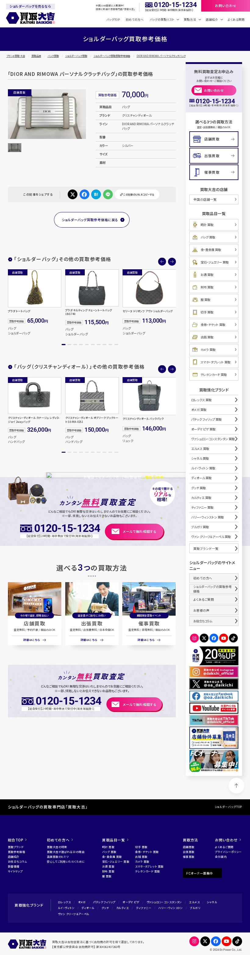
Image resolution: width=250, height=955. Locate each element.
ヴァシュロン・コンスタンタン (164, 902)
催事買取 (149, 623)
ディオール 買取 (201, 478)
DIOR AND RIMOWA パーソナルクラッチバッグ (161, 56)
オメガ (82, 902)
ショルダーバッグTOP (228, 807)
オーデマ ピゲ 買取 (203, 429)
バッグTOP (113, 19)
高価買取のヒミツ (58, 857)
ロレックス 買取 (201, 400)
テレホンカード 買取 (214, 374)
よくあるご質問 (203, 599)
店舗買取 (34, 623)
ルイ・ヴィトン (66, 908)
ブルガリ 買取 (200, 527)
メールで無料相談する (139, 531)
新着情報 (14, 866)
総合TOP (15, 839)
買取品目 (36, 56)
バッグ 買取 (208, 237)
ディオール (87, 908)
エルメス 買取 (200, 448)
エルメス (194, 902)
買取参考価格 (16, 852)
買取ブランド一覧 (206, 548)
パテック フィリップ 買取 (206, 419)
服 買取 (205, 299)
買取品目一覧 (113, 839)
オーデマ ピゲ (131, 902)
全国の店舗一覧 (205, 199)
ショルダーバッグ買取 (76, 56)
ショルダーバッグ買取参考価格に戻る (90, 219)
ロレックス (64, 902)
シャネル (212, 902)
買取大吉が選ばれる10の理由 (65, 852)
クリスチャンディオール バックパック (143, 419)
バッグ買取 (53, 56)
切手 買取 (207, 312)
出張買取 (91, 623)
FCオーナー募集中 (199, 873)
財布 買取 (207, 287)
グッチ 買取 (198, 488)
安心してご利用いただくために (66, 862)
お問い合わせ (214, 90)
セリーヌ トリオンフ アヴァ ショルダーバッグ (148, 311)
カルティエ (122, 908)
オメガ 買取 (198, 409)
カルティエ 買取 (201, 497)
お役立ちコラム (202, 621)
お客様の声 (201, 610)
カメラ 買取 (208, 349)
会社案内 (221, 857)
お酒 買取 (207, 274)
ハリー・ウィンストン (170, 908)
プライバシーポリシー (228, 852)
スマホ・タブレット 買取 (215, 362)
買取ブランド (16, 847)
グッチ (105, 908)
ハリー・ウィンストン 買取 (207, 517)
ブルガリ (195, 908)
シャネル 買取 (200, 458)
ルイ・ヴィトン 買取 (203, 468)
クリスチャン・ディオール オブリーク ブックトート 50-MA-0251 (91, 420)
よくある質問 (236, 19)
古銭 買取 (207, 337)
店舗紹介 (14, 857)
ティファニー (143, 908)
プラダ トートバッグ (19, 311)
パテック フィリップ (104, 902)
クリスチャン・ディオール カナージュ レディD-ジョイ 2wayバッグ (33, 420)
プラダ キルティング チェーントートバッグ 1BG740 (88, 312)
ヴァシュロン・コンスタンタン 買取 (213, 439)
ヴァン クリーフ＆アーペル (73, 914)
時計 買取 (207, 224)
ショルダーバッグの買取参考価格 (212, 588)
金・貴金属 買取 (211, 249)
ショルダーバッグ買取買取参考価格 (112, 56)
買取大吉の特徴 (57, 847)
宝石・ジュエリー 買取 (215, 262)
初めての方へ (135, 19)
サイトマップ (15, 871)
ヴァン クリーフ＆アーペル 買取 (211, 536)
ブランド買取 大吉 (15, 56)
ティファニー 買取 (202, 507)
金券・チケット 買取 (213, 324)
